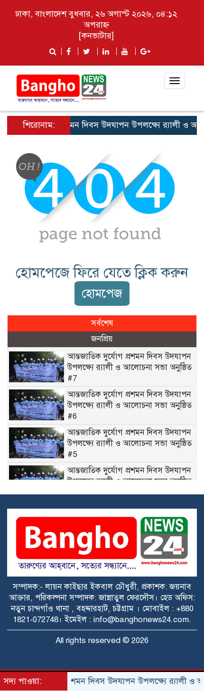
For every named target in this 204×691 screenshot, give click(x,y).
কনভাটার (96, 35)
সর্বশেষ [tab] (102, 323)
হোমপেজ (102, 293)
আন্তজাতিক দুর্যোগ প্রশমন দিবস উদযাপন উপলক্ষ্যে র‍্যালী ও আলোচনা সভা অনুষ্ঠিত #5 (129, 443)
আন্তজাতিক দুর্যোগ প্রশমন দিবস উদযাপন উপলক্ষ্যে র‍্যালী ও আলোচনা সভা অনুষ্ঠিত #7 (129, 367)
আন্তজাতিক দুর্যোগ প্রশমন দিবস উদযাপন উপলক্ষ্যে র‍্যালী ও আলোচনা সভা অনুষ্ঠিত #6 (129, 405)
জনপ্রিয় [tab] (102, 339)
